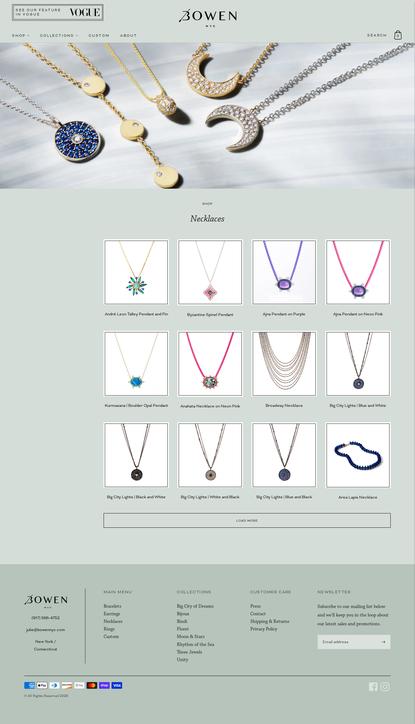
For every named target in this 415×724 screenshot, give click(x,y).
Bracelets (112, 606)
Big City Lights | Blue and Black (284, 497)
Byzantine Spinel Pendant (210, 314)
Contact (258, 614)
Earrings (112, 614)
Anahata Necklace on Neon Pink (210, 406)
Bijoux (183, 614)
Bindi (182, 621)
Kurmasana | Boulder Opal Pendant (136, 405)
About (128, 35)
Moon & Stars (190, 637)
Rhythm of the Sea (195, 644)
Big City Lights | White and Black (210, 497)
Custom (99, 35)
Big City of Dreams (195, 606)
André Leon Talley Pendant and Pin (136, 314)
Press (255, 606)
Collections (57, 35)
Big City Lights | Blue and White (358, 405)
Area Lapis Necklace (357, 497)
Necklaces (113, 621)
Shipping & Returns (269, 621)
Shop (19, 35)
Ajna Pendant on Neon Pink (358, 314)
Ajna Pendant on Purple (284, 314)
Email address (334, 634)
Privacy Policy (263, 629)
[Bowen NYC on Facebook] (373, 690)
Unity (182, 660)
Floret (183, 629)
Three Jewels (189, 652)
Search (377, 35)
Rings (109, 629)
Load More (247, 521)
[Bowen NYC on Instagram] (384, 690)
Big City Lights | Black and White (136, 497)
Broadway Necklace (284, 405)
